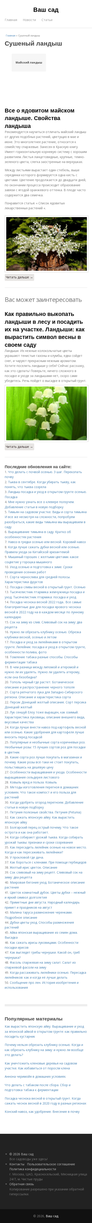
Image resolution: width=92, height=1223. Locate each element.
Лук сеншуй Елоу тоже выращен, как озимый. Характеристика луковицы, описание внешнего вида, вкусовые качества (45, 717)
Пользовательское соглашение (51, 1164)
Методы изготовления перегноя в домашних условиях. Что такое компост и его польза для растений (41, 792)
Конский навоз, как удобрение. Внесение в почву (42, 1111)
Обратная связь (21, 1184)
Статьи (47, 20)
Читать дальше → (19, 277)
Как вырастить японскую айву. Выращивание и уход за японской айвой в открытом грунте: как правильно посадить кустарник (46, 1031)
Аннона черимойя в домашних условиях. (35, 1076)
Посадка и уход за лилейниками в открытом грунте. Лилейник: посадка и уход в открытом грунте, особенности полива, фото (45, 647)
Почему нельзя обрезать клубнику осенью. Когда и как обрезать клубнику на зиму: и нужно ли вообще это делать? (44, 1050)
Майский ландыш (29, 62)
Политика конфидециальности (32, 1169)
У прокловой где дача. (27, 857)
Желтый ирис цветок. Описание (33, 867)
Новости (29, 20)
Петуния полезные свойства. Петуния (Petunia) (45, 812)
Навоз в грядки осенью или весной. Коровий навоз (47, 542)
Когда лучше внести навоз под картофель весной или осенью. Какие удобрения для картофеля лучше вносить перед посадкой (45, 732)
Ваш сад (46, 9)
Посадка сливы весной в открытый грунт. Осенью (48, 587)
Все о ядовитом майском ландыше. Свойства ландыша (40, 118)
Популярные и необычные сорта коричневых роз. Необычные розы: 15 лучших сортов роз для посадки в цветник (45, 747)
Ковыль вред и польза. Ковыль (33, 782)
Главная (11, 20)
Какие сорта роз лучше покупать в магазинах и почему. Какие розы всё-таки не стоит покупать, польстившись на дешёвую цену (43, 762)
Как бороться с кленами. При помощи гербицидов (48, 862)
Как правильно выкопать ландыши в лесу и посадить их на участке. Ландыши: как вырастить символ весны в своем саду (45, 329)
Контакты (16, 1164)
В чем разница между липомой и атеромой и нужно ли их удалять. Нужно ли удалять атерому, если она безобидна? (42, 672)
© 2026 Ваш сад (21, 1154)
